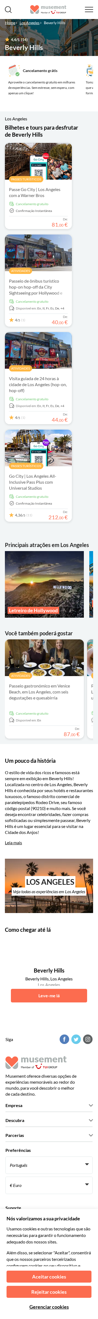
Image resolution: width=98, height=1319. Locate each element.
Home (10, 22)
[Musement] (48, 9)
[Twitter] (75, 1039)
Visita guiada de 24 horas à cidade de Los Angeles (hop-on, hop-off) (38, 384)
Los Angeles (29, 22)
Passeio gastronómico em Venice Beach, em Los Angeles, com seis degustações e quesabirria (39, 691)
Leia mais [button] (13, 842)
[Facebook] (63, 1039)
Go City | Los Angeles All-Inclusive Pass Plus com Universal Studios (32, 481)
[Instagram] (87, 1039)
